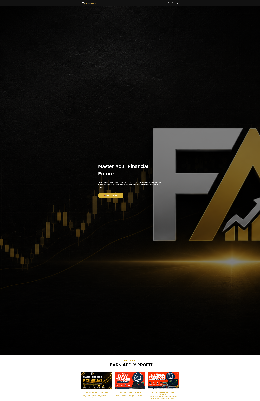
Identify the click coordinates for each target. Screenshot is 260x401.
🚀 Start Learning (110, 195)
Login (177, 3)
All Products (170, 3)
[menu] (171, 3)
